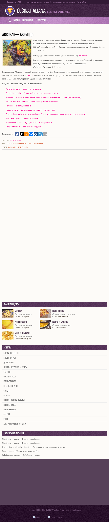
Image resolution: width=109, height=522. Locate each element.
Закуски (7, 372)
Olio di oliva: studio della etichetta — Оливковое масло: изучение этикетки (33, 447)
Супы (6, 419)
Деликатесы (8, 362)
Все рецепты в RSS (14, 2)
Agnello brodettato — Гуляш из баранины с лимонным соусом (32, 93)
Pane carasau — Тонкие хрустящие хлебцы (20, 451)
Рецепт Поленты (21, 321)
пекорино (83, 55)
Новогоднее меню (11, 386)
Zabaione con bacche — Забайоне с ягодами (21, 455)
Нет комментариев (61, 317)
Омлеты (7, 391)
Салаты (7, 414)
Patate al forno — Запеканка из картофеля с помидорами (30, 110)
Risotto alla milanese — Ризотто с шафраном (21, 439)
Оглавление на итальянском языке (63, 2)
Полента (7, 395)
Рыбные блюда (10, 410)
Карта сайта (81, 2)
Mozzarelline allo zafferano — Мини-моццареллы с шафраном (32, 101)
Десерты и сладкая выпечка (15, 367)
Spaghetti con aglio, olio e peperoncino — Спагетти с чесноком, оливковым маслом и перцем (45, 114)
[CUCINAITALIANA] (9, 20)
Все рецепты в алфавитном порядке (36, 2)
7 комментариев (23, 327)
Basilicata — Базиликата (18, 147)
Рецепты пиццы (10, 405)
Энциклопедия (27, 20)
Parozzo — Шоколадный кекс (18, 106)
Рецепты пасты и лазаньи (14, 400)
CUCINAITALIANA (31, 11)
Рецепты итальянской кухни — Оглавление (25, 144)
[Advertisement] (54, 482)
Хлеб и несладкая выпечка (15, 424)
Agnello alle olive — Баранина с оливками (23, 89)
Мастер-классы (10, 377)
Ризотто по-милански (60, 321)
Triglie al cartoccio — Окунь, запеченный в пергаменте (29, 123)
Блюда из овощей (11, 353)
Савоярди (18, 310)
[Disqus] (54, 189)
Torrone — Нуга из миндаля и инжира (22, 118)
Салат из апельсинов (22, 332)
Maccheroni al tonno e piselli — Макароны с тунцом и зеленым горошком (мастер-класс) (43, 97)
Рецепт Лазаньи (58, 310)
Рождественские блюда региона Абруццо (23, 127)
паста (30, 75)
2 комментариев (23, 317)
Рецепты (16, 20)
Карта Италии (41, 20)
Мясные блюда (10, 381)
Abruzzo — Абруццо (17, 35)
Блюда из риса (10, 358)
